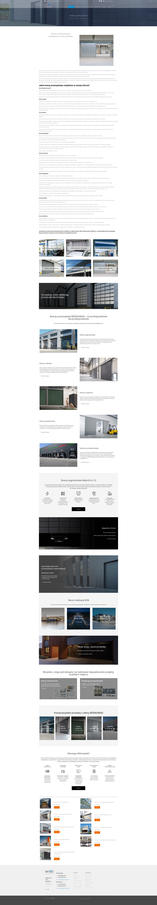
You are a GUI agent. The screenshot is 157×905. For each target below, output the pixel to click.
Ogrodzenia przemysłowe (89, 882)
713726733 (60, 1)
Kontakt (109, 6)
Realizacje (77, 6)
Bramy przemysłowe (88, 875)
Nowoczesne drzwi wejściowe (77, 878)
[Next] (117, 49)
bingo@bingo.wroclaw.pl (51, 1)
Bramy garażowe (77, 875)
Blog (91, 6)
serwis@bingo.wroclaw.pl (64, 888)
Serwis (104, 6)
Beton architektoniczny (78, 887)
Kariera (80, 898)
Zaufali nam (85, 6)
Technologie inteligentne (78, 885)
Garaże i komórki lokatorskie (88, 885)
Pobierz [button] (56, 807)
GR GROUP (53, 898)
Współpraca (97, 6)
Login (105, 1)
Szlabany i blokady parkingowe (88, 880)
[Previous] (40, 49)
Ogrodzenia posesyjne (77, 880)
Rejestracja (110, 1)
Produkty (71, 6)
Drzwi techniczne (88, 877)
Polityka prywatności (86, 898)
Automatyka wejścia (88, 887)
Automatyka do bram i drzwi (77, 883)
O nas (66, 6)
